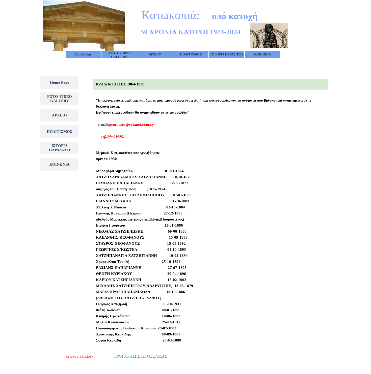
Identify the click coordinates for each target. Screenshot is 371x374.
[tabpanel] (211, 84)
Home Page (83, 54)
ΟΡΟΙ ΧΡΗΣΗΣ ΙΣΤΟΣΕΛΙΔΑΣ (140, 356)
